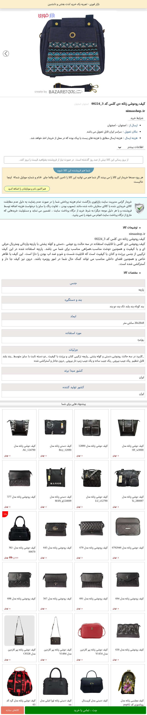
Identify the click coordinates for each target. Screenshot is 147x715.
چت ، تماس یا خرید (85, 710)
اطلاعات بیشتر (130, 147)
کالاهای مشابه (12, 710)
